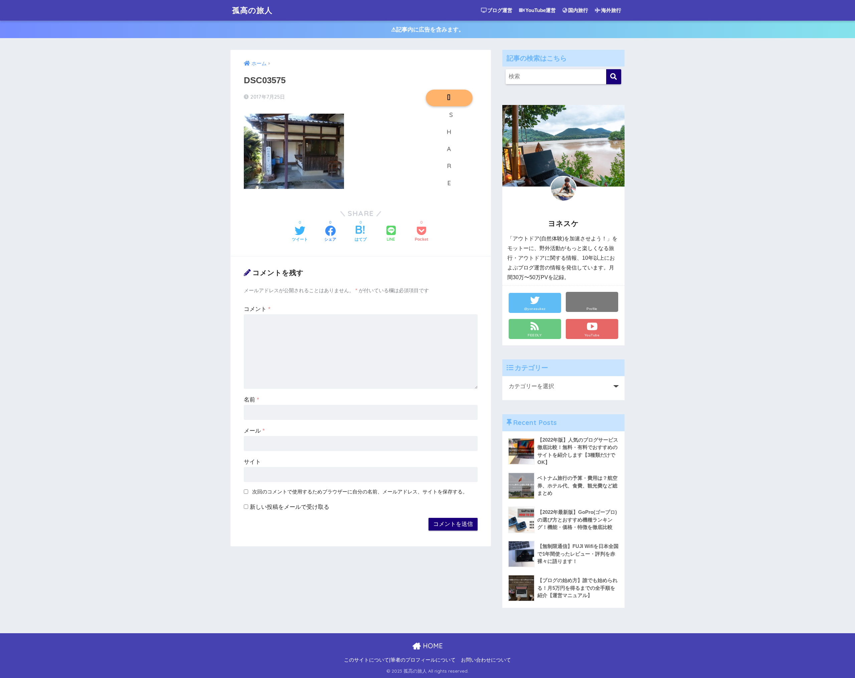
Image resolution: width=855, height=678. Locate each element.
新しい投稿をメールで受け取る (289, 507)
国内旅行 (578, 10)
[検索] (613, 76)
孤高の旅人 (252, 10)
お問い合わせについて (486, 660)
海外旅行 (611, 10)
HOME (432, 646)
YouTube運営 (540, 10)
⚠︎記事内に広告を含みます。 (427, 29)
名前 (251, 400)
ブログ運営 (499, 10)
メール (254, 431)
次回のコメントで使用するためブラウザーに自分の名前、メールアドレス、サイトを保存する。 (360, 491)
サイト (252, 462)
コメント (257, 309)
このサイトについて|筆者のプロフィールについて (400, 660)
